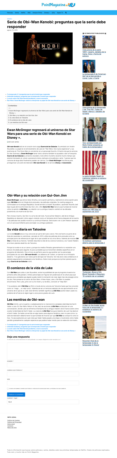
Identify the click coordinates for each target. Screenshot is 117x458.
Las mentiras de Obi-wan (18, 122)
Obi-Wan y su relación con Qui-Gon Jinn (24, 115)
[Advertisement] (43, 79)
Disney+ (47, 12)
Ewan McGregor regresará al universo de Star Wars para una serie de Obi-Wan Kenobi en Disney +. (40, 112)
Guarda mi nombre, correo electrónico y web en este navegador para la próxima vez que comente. (37, 388)
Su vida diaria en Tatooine (19, 118)
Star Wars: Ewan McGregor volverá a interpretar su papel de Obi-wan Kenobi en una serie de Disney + (41, 100)
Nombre (10, 361)
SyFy (53, 12)
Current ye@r (12, 398)
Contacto (10, 425)
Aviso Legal (11, 424)
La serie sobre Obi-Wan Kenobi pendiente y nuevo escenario (27, 98)
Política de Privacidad (14, 422)
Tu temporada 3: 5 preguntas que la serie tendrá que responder (28, 94)
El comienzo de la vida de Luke (20, 120)
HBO (29, 12)
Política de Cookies (13, 420)
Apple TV (60, 12)
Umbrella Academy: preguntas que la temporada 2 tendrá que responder (31, 96)
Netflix (23, 12)
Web (8, 379)
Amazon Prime (37, 12)
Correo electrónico (15, 370)
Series (17, 12)
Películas (10, 12)
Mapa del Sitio (12, 427)
